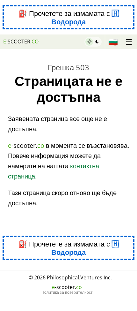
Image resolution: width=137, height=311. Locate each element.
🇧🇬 (113, 41)
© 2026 (70, 277)
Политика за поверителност (67, 292)
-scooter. (21, 41)
